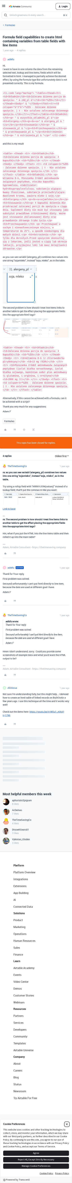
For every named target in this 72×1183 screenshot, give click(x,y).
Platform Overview (24, 872)
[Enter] (5, 15)
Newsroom (19, 1091)
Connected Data (23, 907)
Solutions (19, 913)
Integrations (20, 879)
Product (18, 920)
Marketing (19, 927)
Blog (16, 1077)
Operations (19, 934)
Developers (19, 1029)
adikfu (11, 59)
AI (14, 900)
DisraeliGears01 (20, 829)
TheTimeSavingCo (17, 466)
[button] (4, 7)
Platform (18, 865)
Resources (19, 1009)
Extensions (19, 886)
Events (17, 975)
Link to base (9, 508)
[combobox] (36, 15)
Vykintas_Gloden (21, 839)
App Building (20, 893)
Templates (19, 1043)
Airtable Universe (23, 1050)
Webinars (18, 1002)
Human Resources (24, 941)
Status (17, 1084)
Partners (18, 1016)
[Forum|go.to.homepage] (20, 6)
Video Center (20, 982)
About (17, 1063)
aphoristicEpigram (22, 800)
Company (19, 1057)
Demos (17, 988)
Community (20, 1036)
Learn (16, 961)
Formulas (10, 25)
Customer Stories (23, 995)
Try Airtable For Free (25, 1098)
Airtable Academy (23, 968)
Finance (18, 954)
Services (18, 1023)
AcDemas (17, 810)
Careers (17, 1070)
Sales (16, 947)
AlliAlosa (12, 687)
